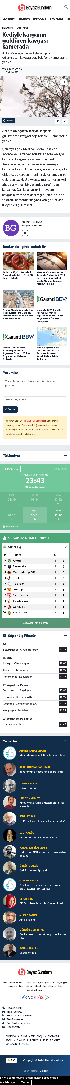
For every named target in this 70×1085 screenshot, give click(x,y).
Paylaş (10, 120)
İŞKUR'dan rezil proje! (33, 870)
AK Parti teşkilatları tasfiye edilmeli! (41, 903)
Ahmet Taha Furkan (32, 751)
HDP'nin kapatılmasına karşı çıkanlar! (42, 821)
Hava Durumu (14, 1008)
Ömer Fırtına (28, 783)
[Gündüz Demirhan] (9, 934)
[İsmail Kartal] (9, 950)
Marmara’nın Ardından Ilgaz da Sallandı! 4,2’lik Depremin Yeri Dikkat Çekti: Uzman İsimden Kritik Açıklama (51, 278)
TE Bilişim (43, 1071)
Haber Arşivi (13, 1027)
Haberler (7, 28)
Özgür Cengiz (28, 866)
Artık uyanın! (27, 919)
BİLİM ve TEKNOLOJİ (32, 18)
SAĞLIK (21, 1040)
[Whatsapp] (47, 997)
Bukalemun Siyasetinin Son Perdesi (41, 771)
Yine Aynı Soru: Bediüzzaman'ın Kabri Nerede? (42, 804)
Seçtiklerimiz (27, 952)
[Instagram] (35, 997)
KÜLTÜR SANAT (51, 1040)
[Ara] (66, 7)
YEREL (25, 1044)
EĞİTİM (34, 1040)
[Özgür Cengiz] (9, 868)
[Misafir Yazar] (9, 884)
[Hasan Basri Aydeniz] (9, 851)
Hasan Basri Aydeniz (33, 848)
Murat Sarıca (28, 915)
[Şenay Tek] (9, 901)
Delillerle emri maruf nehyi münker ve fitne (42, 936)
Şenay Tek (26, 899)
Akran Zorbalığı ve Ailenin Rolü (38, 837)
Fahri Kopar (27, 816)
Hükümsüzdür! (28, 788)
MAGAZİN (11, 1044)
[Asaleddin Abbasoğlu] (9, 769)
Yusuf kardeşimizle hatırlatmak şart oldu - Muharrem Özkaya (41, 887)
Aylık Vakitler (11, 526)
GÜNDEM (9, 18)
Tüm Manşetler (15, 1019)
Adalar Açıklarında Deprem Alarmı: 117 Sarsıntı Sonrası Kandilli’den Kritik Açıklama (48, 353)
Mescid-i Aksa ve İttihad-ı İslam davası (43, 755)
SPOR (9, 1040)
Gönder (10, 409)
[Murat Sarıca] (9, 917)
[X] (29, 997)
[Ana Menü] (3, 7)
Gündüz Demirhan (31, 930)
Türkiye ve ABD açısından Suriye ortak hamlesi (42, 854)
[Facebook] (23, 997)
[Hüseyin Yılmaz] (9, 802)
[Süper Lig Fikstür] (65, 635)
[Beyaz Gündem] (11, 227)
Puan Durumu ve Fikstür (19, 1015)
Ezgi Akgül (26, 833)
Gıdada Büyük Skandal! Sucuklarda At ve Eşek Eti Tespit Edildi (18, 275)
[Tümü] (65, 455)
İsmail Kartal (28, 948)
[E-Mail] (25, 233)
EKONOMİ (57, 18)
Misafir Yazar (28, 880)
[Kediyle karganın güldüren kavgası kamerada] (35, 96)
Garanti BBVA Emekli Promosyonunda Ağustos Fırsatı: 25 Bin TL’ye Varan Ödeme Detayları (50, 316)
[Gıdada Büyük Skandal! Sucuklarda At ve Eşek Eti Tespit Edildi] (18, 261)
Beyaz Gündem (32, 225)
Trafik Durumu (14, 1012)
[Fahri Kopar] (9, 818)
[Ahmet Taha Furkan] (9, 753)
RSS (13, 1060)
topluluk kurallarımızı (33, 421)
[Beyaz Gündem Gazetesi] (35, 7)
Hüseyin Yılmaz (29, 798)
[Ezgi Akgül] (9, 835)
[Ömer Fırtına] (9, 785)
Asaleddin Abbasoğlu (34, 767)
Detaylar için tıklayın (35, 623)
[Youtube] (41, 997)
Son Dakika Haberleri (18, 1023)
